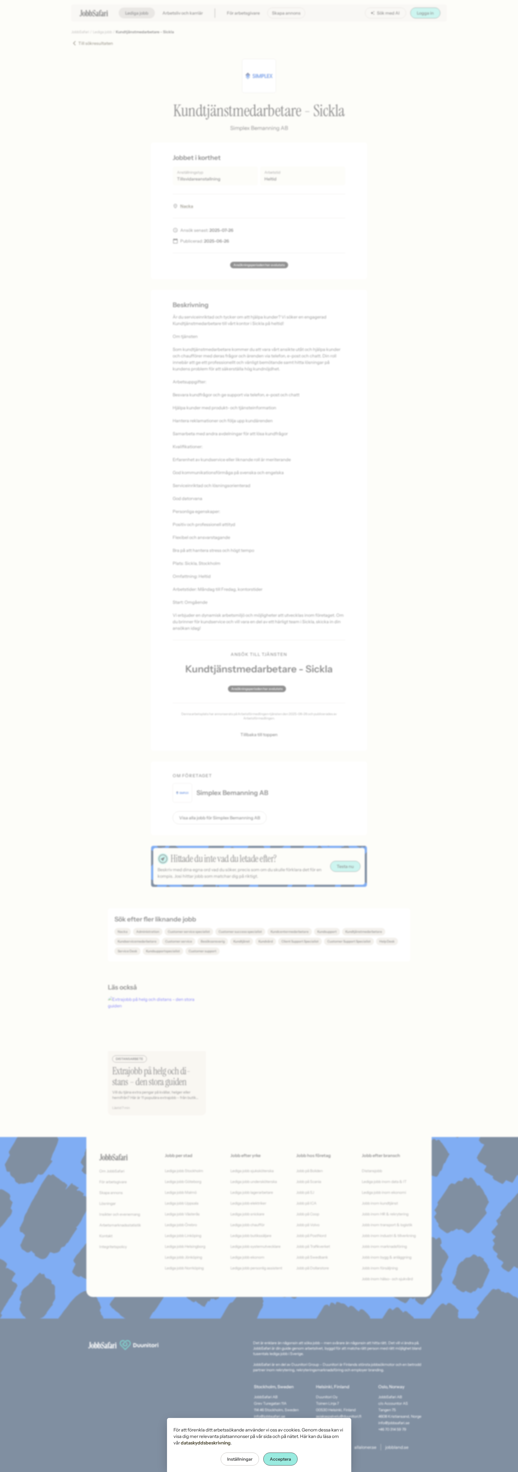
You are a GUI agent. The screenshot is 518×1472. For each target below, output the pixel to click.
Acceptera (280, 1459)
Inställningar (240, 1459)
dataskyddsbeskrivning (206, 1443)
